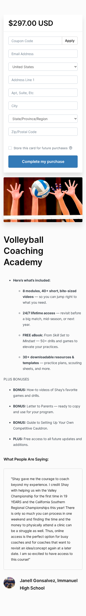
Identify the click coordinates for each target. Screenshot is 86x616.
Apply (70, 40)
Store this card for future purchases (43, 148)
